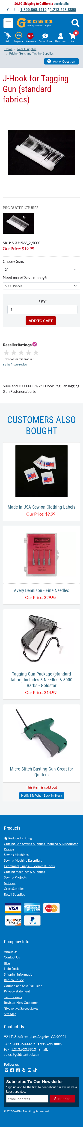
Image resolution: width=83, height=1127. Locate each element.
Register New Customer (21, 1002)
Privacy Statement (17, 991)
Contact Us (12, 957)
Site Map (10, 1014)
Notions (9, 883)
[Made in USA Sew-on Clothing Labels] (41, 470)
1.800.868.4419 (33, 9)
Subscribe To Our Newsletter (34, 1081)
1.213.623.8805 (63, 9)
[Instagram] (18, 1069)
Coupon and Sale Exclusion (23, 986)
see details (61, 4)
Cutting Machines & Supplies (24, 872)
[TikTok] (35, 1069)
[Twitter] (7, 1069)
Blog (7, 963)
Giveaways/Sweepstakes (21, 1008)
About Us (10, 952)
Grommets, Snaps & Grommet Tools (29, 866)
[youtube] (30, 1069)
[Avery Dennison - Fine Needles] (41, 554)
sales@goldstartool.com (22, 1054)
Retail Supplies (14, 894)
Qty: (43, 300)
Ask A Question (63, 61)
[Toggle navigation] (8, 23)
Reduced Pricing (20, 838)
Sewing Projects (15, 877)
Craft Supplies (14, 889)
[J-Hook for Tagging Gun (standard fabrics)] (41, 152)
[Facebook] (12, 1069)
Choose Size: (13, 261)
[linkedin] (24, 1069)
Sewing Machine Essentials (23, 860)
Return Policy (14, 980)
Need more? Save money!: (25, 277)
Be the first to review (15, 364)
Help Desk (11, 968)
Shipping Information (19, 974)
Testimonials (13, 997)
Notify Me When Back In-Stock (41, 795)
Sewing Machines (16, 855)
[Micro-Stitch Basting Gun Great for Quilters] (41, 732)
